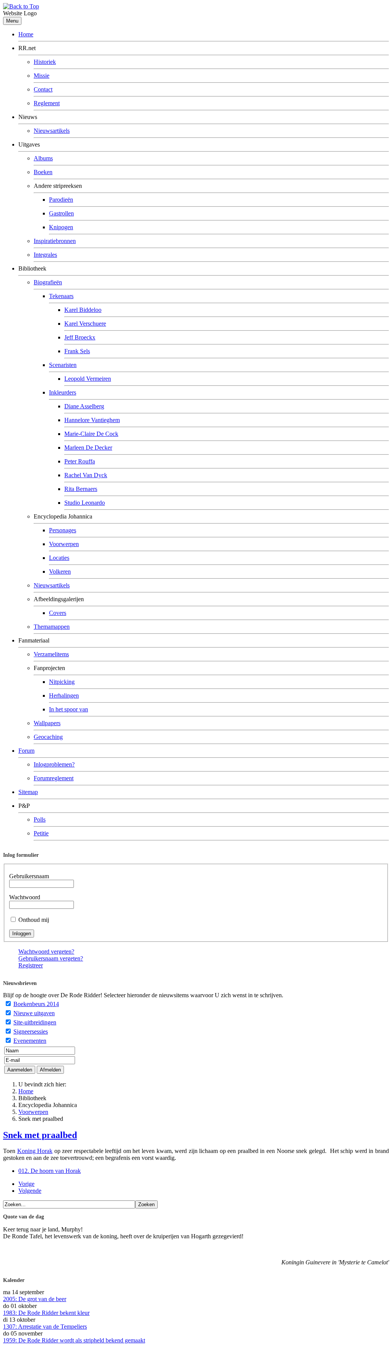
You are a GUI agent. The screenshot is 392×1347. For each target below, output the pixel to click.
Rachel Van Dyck (85, 475)
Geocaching (48, 737)
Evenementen (29, 1040)
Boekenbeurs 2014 (36, 1004)
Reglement (47, 103)
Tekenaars (61, 296)
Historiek (45, 62)
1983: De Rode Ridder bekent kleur (46, 1312)
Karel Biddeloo (82, 310)
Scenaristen (63, 365)
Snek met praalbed (40, 1135)
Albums (43, 158)
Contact (43, 89)
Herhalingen (64, 695)
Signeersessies (30, 1031)
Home (25, 34)
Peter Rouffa (79, 461)
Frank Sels (77, 351)
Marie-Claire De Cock (91, 434)
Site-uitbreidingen (34, 1022)
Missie (41, 75)
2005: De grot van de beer (34, 1299)
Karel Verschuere (85, 323)
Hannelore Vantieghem (92, 420)
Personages (62, 530)
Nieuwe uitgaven (34, 1013)
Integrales (45, 254)
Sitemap (28, 792)
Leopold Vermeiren (87, 378)
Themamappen (52, 626)
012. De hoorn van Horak (49, 1171)
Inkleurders (62, 392)
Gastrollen (61, 213)
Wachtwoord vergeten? (46, 951)
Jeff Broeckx (79, 337)
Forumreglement (54, 778)
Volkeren (60, 571)
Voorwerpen (64, 544)
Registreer (30, 965)
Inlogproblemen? (54, 764)
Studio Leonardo (84, 502)
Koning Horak (35, 1151)
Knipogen (61, 227)
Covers (57, 613)
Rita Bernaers (80, 489)
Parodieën (61, 199)
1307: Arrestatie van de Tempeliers (45, 1326)
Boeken (43, 172)
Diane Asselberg (84, 406)
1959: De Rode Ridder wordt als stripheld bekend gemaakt (74, 1340)
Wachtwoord (24, 897)
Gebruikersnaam (29, 876)
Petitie (41, 833)
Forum (26, 750)
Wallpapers (47, 723)
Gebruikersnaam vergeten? (50, 958)
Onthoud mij (33, 919)
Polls (40, 819)
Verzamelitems (51, 654)
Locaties (59, 557)
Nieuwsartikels (52, 130)
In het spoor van (68, 709)
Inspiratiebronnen (55, 241)
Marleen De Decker (88, 447)
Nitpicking (62, 681)
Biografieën (48, 282)
